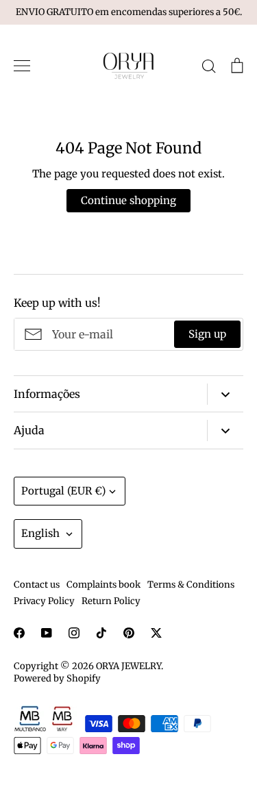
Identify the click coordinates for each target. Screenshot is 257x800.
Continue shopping (128, 200)
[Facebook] (19, 633)
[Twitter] (156, 633)
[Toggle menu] (22, 65)
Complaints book (103, 584)
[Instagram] (74, 633)
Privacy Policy (44, 601)
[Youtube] (46, 633)
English (40, 533)
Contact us (37, 584)
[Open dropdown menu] (225, 394)
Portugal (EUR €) (63, 490)
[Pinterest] (129, 633)
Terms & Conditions (190, 584)
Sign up (207, 333)
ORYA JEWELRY (128, 666)
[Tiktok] (101, 633)
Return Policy (111, 601)
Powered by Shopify (57, 678)
